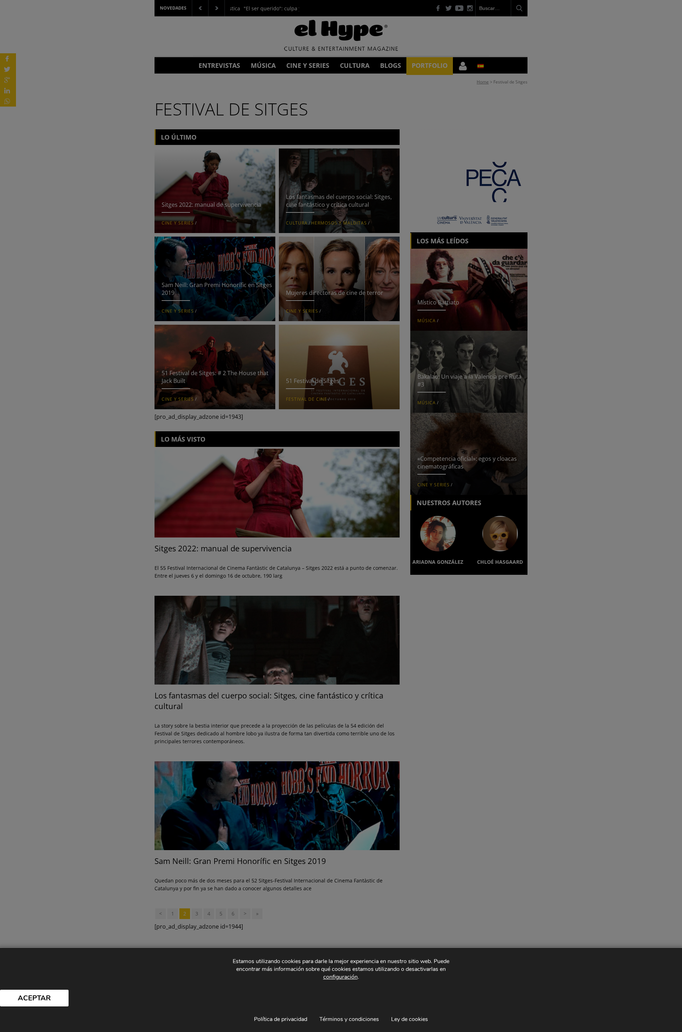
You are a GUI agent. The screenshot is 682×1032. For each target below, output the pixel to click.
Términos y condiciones (349, 1019)
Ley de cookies (409, 1019)
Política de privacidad (280, 1019)
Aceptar (34, 998)
